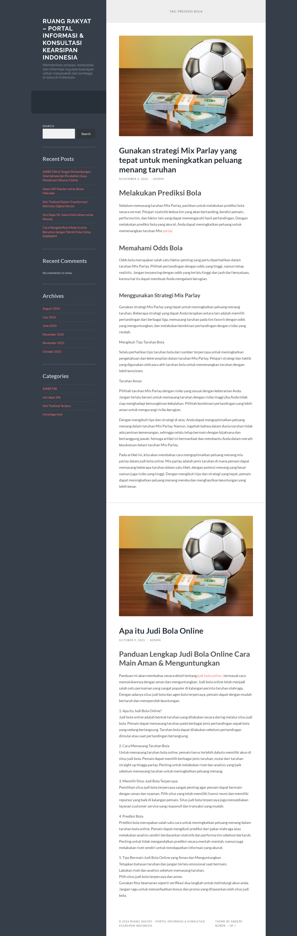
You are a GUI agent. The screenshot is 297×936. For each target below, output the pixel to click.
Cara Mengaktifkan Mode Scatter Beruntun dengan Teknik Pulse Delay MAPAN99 (67, 232)
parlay (168, 230)
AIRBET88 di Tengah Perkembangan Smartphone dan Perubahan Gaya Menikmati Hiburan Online (67, 176)
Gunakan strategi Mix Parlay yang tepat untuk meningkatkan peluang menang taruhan (180, 160)
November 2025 (53, 343)
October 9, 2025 (132, 640)
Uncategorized (52, 414)
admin (158, 179)
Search (48, 126)
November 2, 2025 (133, 179)
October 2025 (52, 351)
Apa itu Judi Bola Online (161, 630)
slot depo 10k (52, 397)
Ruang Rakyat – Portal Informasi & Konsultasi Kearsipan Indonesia (67, 39)
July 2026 (49, 317)
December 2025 (53, 334)
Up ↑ (233, 925)
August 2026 (51, 308)
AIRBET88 (50, 388)
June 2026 (50, 325)
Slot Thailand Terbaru (57, 406)
